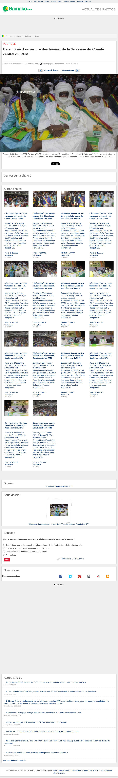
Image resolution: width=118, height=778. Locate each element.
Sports (47, 1)
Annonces (66, 1)
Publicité (88, 1)
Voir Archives (79, 559)
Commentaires (75, 771)
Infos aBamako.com (61, 771)
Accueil (29, 1)
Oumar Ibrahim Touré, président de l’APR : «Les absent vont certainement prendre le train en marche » (46, 682)
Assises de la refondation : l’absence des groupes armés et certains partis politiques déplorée (42, 732)
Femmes (72, 1)
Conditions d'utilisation (91, 771)
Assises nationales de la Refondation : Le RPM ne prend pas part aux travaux (36, 722)
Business (53, 1)
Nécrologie (80, 1)
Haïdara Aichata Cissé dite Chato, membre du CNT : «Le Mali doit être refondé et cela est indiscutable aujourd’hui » (51, 692)
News (59, 1)
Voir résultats (65, 559)
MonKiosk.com (38, 1)
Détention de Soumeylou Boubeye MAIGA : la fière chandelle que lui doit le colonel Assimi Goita (43, 713)
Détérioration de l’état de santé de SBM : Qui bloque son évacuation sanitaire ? (37, 753)
